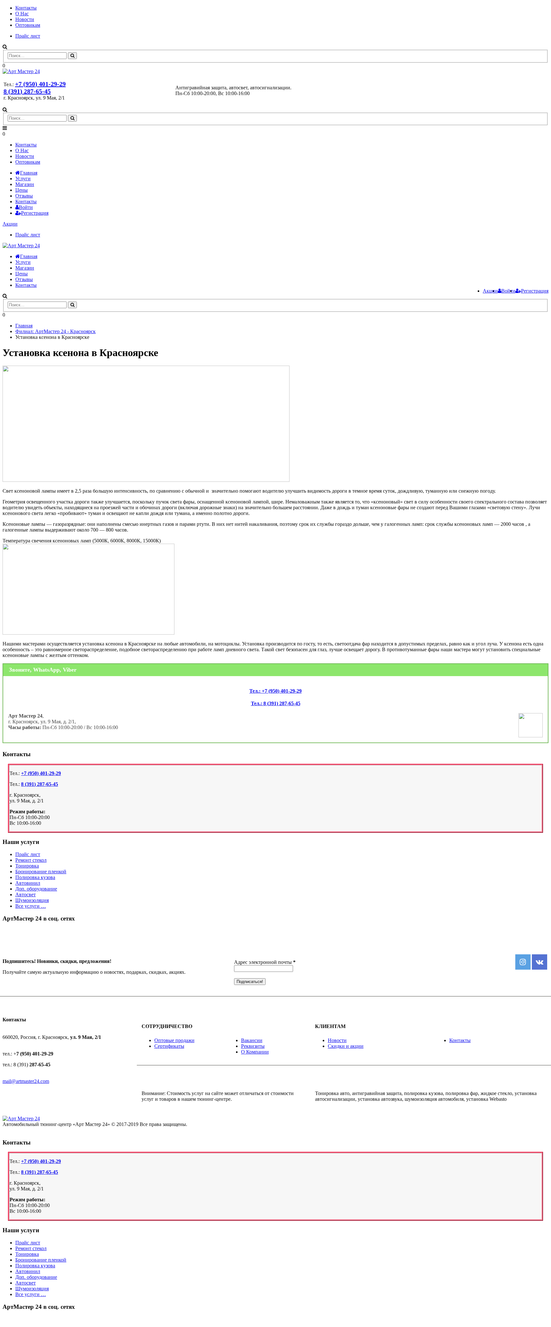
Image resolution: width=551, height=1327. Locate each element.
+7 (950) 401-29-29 (40, 83)
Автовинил (27, 883)
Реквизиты (253, 1046)
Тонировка (27, 866)
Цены (21, 190)
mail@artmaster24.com (26, 1081)
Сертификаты (169, 1046)
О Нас (22, 13)
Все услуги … (30, 906)
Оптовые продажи (174, 1040)
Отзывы (24, 195)
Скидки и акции (346, 1046)
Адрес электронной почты (265, 962)
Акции (10, 224)
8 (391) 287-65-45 (27, 91)
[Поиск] (72, 55)
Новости (24, 19)
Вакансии (251, 1040)
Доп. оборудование (36, 888)
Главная (28, 172)
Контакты (26, 8)
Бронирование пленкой (40, 871)
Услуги (23, 178)
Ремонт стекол (31, 860)
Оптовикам (27, 25)
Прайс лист (27, 36)
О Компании (255, 1052)
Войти (26, 207)
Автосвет (25, 894)
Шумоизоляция (32, 900)
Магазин (24, 184)
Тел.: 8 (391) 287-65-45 (275, 703)
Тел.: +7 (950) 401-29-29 (275, 691)
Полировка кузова (35, 877)
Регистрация (34, 213)
